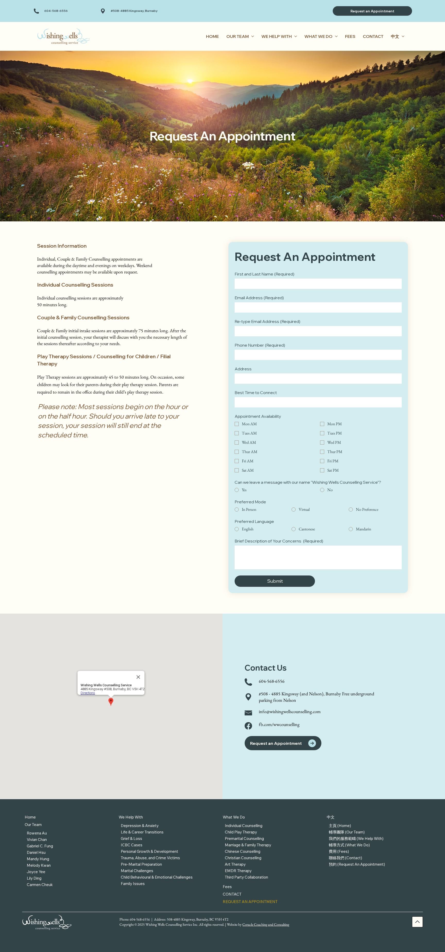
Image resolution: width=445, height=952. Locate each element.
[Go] (417, 921)
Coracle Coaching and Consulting (265, 924)
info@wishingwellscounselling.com (290, 711)
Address (243, 368)
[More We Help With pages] (295, 36)
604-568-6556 (56, 11)
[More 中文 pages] (403, 36)
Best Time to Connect (256, 392)
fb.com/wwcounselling (279, 724)
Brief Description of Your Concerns (279, 541)
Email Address (259, 297)
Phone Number (260, 345)
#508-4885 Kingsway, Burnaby (134, 11)
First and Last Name (264, 274)
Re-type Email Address (267, 321)
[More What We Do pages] (336, 36)
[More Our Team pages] (252, 36)
